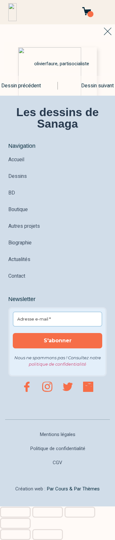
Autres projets (24, 226)
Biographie (20, 243)
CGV (57, 462)
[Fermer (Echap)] (15, 523)
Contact (16, 276)
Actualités (19, 259)
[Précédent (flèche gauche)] (15, 534)
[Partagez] (80, 512)
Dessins (17, 176)
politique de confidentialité (57, 364)
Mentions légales (57, 434)
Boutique (18, 209)
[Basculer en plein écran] (47, 512)
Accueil (16, 159)
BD (11, 193)
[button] (105, 12)
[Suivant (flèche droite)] (47, 534)
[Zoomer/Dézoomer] (15, 512)
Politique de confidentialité (57, 448)
